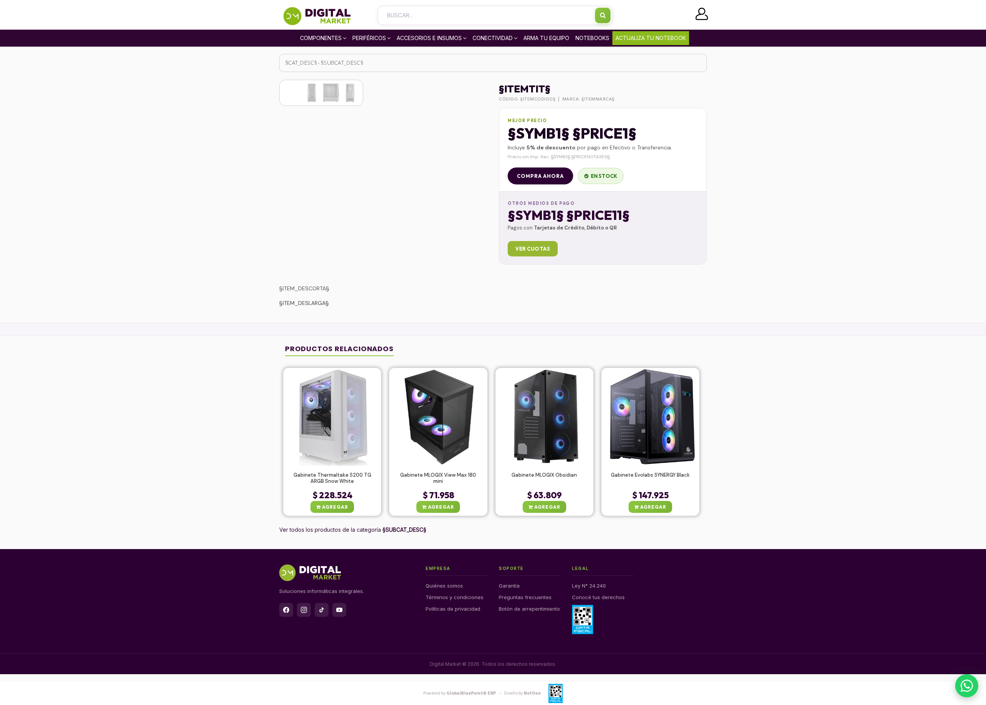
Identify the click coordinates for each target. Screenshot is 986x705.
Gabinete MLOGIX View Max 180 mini (438, 478)
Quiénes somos (444, 586)
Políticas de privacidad (453, 609)
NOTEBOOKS (592, 38)
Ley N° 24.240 (589, 586)
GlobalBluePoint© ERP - (463, 693)
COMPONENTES (321, 38)
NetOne (522, 693)
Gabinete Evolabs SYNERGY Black (650, 475)
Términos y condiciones (454, 597)
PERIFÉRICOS (369, 38)
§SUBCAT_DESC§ (342, 62)
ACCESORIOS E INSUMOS (429, 38)
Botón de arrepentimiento (529, 609)
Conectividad (493, 38)
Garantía (509, 586)
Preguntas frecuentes (525, 597)
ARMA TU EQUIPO (546, 38)
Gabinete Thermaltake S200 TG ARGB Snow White (332, 478)
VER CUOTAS (532, 249)
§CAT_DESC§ (301, 62)
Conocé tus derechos (598, 597)
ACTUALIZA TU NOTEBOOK (650, 38)
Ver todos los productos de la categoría (352, 529)
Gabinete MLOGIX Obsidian (544, 475)
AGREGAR (334, 507)
